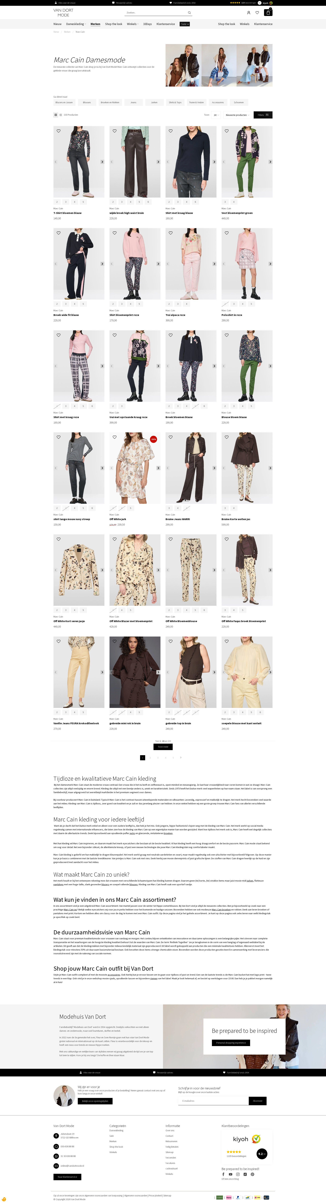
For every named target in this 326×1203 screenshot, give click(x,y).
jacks (132, 833)
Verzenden (171, 1157)
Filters (261, 114)
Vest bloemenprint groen (237, 213)
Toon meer (163, 746)
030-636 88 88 (67, 1146)
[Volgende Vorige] (180, 757)
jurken (250, 880)
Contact (169, 1135)
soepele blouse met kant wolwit (241, 723)
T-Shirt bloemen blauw (67, 213)
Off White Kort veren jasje (69, 621)
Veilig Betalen (172, 1146)
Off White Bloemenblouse (181, 621)
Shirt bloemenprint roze (124, 315)
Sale (183, 24)
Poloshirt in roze (232, 315)
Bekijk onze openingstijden (95, 1101)
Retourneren (171, 1141)
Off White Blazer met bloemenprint (131, 621)
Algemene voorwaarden (136, 1195)
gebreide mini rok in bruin (125, 723)
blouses (134, 884)
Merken (95, 24)
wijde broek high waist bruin (127, 213)
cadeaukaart (172, 1168)
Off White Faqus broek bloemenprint (244, 621)
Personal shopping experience (231, 1042)
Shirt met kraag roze (66, 417)
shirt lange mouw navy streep (71, 519)
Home (56, 31)
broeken (168, 833)
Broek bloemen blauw (179, 417)
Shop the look (113, 24)
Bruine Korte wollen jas (236, 519)
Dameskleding (75, 24)
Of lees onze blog (230, 1178)
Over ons (170, 1130)
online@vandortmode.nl (72, 1165)
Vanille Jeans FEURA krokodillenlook (76, 723)
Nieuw (57, 24)
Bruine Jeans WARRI (178, 519)
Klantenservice (166, 24)
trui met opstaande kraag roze (128, 417)
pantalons (58, 884)
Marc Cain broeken (221, 909)
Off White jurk (118, 519)
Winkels (132, 24)
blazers (105, 884)
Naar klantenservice (67, 1176)
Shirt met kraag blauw (179, 213)
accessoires (114, 974)
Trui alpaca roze (175, 315)
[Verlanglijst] (257, 12)
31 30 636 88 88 (68, 1156)
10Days (147, 24)
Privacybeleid (155, 1195)
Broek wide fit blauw (66, 315)
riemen (153, 978)
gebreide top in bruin (178, 723)
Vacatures (170, 1163)
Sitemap (170, 1152)
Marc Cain (80, 31)
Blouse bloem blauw (234, 417)
